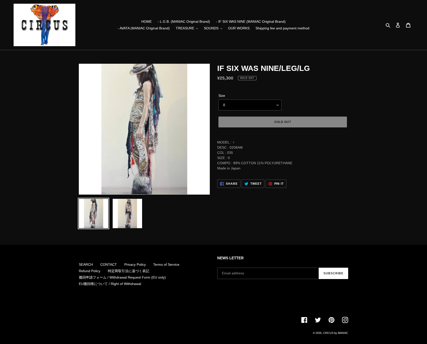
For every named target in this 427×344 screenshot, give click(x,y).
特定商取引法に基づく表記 (128, 271)
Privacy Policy (135, 264)
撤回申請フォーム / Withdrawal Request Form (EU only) (122, 277)
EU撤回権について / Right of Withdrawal (110, 284)
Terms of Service (166, 264)
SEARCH (86, 264)
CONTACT (108, 264)
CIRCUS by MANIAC (335, 332)
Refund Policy (89, 271)
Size (221, 96)
